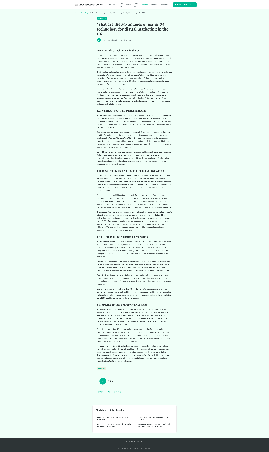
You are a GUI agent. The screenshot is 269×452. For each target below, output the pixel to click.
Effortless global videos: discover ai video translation (112, 418)
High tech (121, 4)
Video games (135, 4)
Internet (128, 4)
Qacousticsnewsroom (89, 4)
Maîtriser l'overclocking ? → (185, 4)
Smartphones (164, 4)
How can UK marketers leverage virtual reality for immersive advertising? (114, 425)
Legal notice (130, 441)
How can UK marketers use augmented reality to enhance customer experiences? (154, 425)
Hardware (153, 4)
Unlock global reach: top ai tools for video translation (152, 418)
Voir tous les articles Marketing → (110, 392)
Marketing (144, 4)
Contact (140, 441)
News (115, 4)
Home (108, 4)
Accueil (77, 13)
